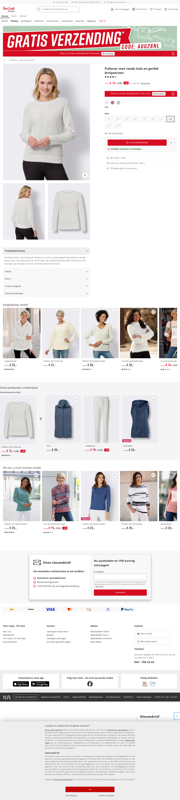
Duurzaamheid (10, 641)
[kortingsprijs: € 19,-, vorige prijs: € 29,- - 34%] (101, 419)
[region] (90, 760)
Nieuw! (4, 21)
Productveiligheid (13, 286)
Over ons (7, 631)
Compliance (128, 697)
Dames (4, 16)
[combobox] (63, 9)
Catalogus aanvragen (56, 638)
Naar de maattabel (115, 133)
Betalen (50, 635)
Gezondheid (66, 21)
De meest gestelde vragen (59, 641)
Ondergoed (26, 21)
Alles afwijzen (71, 795)
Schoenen (39, 21)
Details (8, 271)
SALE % (102, 21)
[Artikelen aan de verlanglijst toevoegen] (171, 143)
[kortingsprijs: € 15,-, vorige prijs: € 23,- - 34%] (61, 496)
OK (90, 789)
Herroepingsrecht (113, 697)
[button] (4, 60)
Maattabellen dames (99, 631)
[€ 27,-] (61, 333)
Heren (14, 16)
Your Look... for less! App (14, 638)
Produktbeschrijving (15, 251)
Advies (94, 625)
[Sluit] (177, 716)
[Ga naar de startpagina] (8, 9)
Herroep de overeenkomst (25, 697)
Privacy (66, 697)
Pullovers (14, 60)
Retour (8, 278)
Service (51, 625)
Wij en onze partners (53, 730)
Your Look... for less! (14, 625)
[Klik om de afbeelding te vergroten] (85, 175)
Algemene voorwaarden (50, 697)
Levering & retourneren (58, 631)
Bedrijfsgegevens (96, 697)
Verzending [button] (145, 83)
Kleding (14, 21)
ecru (106, 107)
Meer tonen (99, 586)
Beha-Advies (96, 641)
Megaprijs (91, 21)
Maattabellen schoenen (101, 638)
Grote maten (52, 21)
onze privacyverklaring (63, 779)
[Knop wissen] (77, 9)
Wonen (23, 16)
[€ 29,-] (139, 333)
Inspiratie (79, 21)
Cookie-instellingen (106, 795)
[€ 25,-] (22, 333)
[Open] (173, 54)
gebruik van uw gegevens (118, 730)
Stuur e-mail (145, 634)
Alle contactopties (148, 641)
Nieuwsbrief (8, 635)
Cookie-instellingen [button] (144, 697)
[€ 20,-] (100, 333)
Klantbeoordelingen (14, 293)
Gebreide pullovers (27, 60)
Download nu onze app (31, 677)
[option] (107, 103)
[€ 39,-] (63, 419)
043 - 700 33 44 (144, 662)
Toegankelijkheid (79, 697)
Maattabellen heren (99, 635)
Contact (138, 625)
